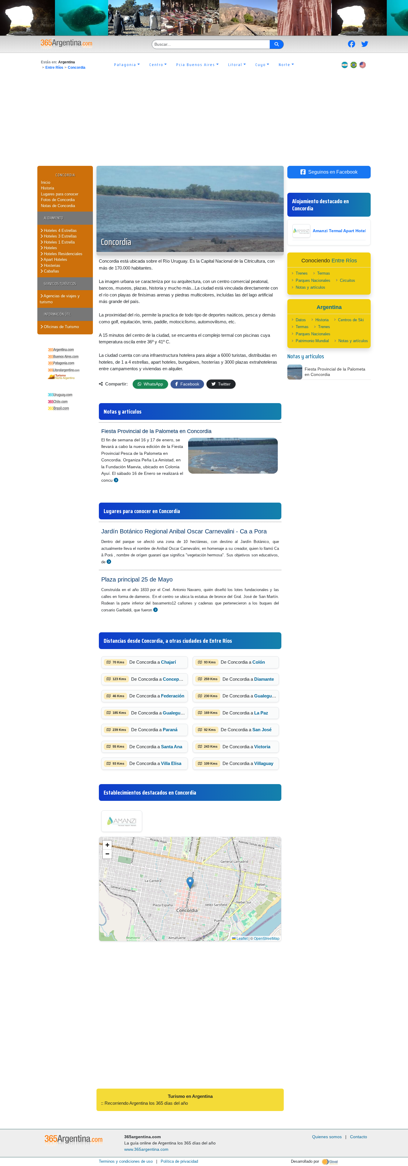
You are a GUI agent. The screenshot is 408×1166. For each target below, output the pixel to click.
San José (262, 729)
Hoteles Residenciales (62, 254)
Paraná (170, 729)
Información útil (57, 314)
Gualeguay (265, 695)
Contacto (358, 1136)
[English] (362, 64)
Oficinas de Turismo (61, 327)
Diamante (264, 679)
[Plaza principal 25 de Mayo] (155, 609)
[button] (190, 883)
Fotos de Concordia (58, 200)
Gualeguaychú (178, 712)
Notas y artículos (310, 287)
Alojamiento (53, 218)
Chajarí (168, 662)
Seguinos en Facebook (333, 172)
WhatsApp (152, 384)
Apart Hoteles (55, 259)
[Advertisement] (204, 121)
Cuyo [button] (260, 64)
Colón (258, 662)
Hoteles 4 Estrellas (60, 230)
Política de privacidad (179, 1161)
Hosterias (51, 265)
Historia (47, 188)
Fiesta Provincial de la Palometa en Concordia (156, 431)
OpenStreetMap (267, 938)
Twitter (224, 384)
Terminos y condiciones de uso (126, 1161)
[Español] (344, 64)
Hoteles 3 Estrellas (60, 236)
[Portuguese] (353, 64)
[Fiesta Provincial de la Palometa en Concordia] (116, 480)
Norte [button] (284, 64)
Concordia (76, 67)
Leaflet (242, 938)
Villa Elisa (171, 763)
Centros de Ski (351, 320)
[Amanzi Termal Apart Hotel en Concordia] (121, 821)
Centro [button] (156, 64)
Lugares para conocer (59, 194)
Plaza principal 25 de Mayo (137, 579)
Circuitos (347, 280)
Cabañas (51, 271)
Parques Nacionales (313, 280)
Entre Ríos (54, 67)
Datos (301, 320)
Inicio (45, 182)
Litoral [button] (235, 64)
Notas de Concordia (58, 205)
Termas (323, 273)
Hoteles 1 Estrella (59, 242)
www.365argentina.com (146, 1149)
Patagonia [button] (125, 64)
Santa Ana (171, 746)
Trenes (302, 273)
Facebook (189, 384)
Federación (172, 695)
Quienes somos (327, 1136)
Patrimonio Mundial (312, 341)
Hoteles (50, 248)
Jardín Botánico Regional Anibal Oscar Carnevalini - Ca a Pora (184, 531)
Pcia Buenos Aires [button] (195, 64)
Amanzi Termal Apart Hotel (339, 230)
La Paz (261, 712)
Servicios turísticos (60, 284)
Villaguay (263, 763)
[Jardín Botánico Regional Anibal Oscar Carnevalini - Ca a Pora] (109, 561)
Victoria (262, 746)
